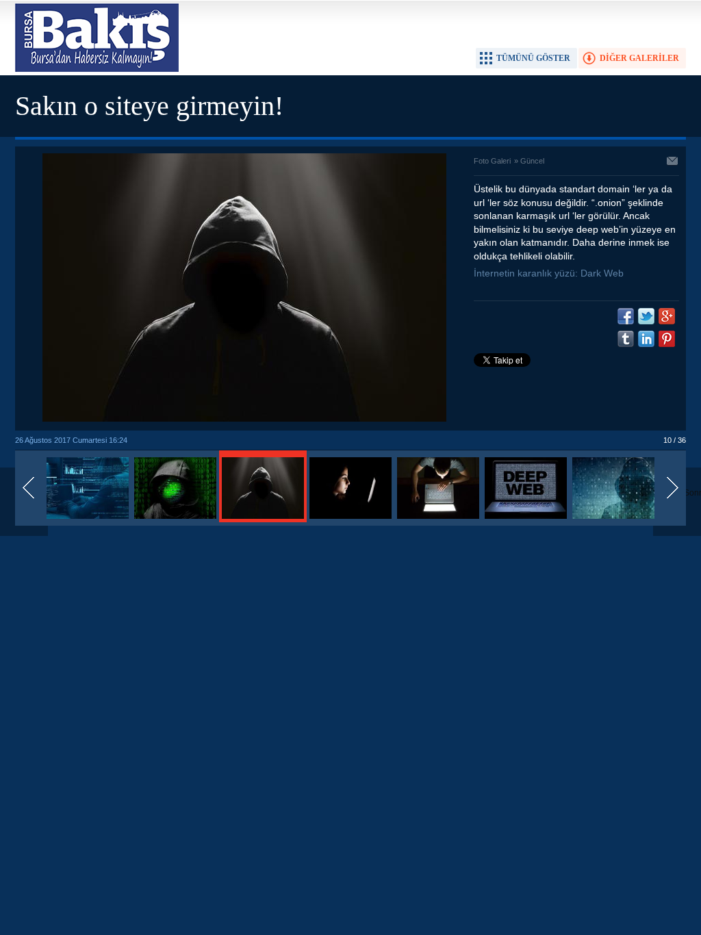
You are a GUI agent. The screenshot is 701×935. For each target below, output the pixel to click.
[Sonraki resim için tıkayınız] (244, 419)
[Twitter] (646, 316)
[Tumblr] (625, 339)
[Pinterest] (667, 339)
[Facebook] (625, 316)
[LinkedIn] (646, 339)
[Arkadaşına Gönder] (673, 162)
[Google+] (667, 316)
